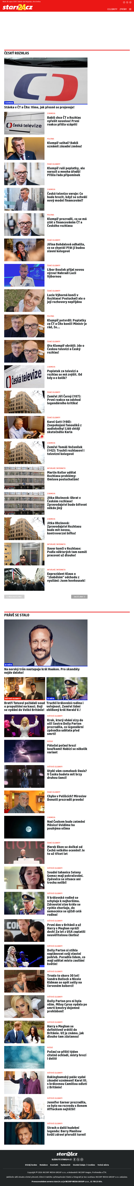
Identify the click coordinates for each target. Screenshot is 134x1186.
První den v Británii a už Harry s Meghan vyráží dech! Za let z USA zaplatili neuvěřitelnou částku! (66, 930)
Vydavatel (65, 1165)
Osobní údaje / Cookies (84, 1165)
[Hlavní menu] (130, 9)
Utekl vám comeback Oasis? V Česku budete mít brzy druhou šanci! (67, 774)
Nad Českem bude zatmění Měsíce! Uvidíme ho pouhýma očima (66, 825)
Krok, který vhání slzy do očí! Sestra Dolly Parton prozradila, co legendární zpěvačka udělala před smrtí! (65, 727)
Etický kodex (31, 1165)
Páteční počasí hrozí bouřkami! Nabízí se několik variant (67, 749)
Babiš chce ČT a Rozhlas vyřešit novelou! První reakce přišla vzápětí (64, 121)
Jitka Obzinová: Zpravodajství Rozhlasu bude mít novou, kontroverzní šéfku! (64, 528)
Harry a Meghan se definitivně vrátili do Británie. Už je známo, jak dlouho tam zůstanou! (65, 1031)
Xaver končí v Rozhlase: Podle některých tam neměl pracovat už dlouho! (67, 552)
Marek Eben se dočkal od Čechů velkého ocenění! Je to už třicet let (66, 850)
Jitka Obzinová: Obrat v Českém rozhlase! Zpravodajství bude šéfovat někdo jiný (67, 503)
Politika (50, 139)
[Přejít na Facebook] (124, 2)
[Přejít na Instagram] (130, 2)
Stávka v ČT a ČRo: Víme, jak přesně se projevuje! (39, 107)
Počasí (50, 741)
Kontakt (54, 1165)
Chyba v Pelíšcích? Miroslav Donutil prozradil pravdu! (66, 798)
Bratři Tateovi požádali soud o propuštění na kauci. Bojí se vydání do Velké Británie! (24, 706)
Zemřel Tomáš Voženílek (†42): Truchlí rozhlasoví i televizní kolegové (65, 450)
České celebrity (53, 164)
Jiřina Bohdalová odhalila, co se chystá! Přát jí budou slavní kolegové (66, 247)
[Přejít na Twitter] (127, 2)
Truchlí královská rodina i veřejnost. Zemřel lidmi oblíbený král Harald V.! (64, 706)
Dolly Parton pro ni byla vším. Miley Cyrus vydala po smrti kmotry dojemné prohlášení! (67, 1006)
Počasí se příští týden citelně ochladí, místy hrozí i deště (66, 1055)
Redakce (44, 1165)
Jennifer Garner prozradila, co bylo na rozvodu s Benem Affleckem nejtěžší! (67, 1105)
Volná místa (103, 1165)
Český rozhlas (16, 53)
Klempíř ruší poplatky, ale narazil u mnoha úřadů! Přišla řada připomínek (66, 171)
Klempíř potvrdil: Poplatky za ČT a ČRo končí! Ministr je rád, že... (67, 323)
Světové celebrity (54, 716)
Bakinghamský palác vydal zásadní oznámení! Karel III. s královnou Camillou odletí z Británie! (67, 1082)
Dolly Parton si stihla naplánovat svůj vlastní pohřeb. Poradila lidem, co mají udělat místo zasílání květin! (66, 957)
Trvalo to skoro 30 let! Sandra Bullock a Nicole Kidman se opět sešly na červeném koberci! (64, 981)
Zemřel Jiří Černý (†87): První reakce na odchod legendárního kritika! (64, 399)
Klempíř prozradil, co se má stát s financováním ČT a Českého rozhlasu (67, 222)
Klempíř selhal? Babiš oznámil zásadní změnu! (64, 145)
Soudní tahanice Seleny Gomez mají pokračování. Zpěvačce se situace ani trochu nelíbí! (65, 877)
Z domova (51, 113)
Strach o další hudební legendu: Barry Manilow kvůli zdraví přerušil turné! (66, 1131)
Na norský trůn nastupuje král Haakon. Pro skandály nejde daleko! (42, 671)
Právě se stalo (16, 615)
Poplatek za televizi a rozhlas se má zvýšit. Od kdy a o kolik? (64, 374)
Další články (78, 597)
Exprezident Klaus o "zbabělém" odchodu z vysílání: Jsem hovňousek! (66, 577)
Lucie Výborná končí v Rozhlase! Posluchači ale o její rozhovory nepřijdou (66, 298)
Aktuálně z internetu (56, 468)
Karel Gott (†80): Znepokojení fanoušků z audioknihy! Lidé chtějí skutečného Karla (64, 427)
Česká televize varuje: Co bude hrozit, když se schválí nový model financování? (67, 197)
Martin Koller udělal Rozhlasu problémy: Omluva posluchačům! (63, 476)
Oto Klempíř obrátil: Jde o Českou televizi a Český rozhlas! (65, 349)
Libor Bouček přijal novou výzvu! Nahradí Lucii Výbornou (65, 273)
